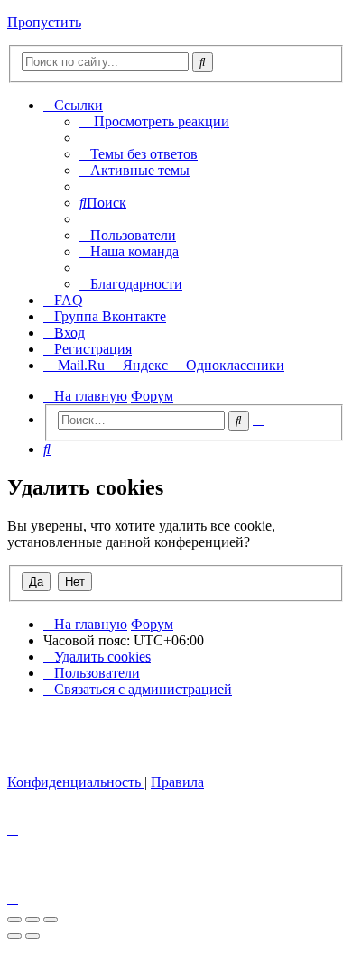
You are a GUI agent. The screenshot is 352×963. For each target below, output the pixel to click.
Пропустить (44, 22)
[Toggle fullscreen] (32, 919)
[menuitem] (138, 154)
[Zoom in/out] (50, 919)
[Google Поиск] (202, 62)
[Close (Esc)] (14, 919)
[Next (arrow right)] (32, 936)
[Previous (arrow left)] (14, 936)
